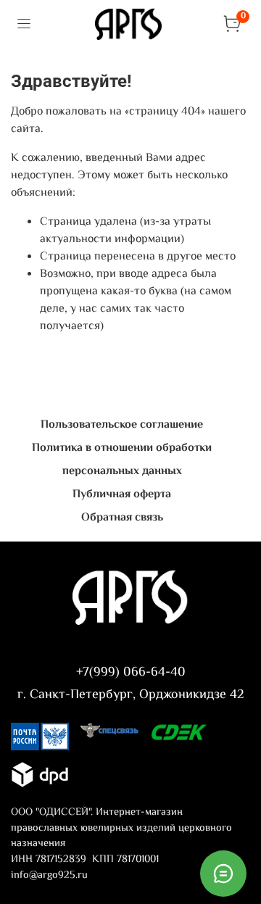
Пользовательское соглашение (122, 425)
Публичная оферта (121, 495)
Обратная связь (122, 518)
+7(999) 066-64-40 (131, 673)
